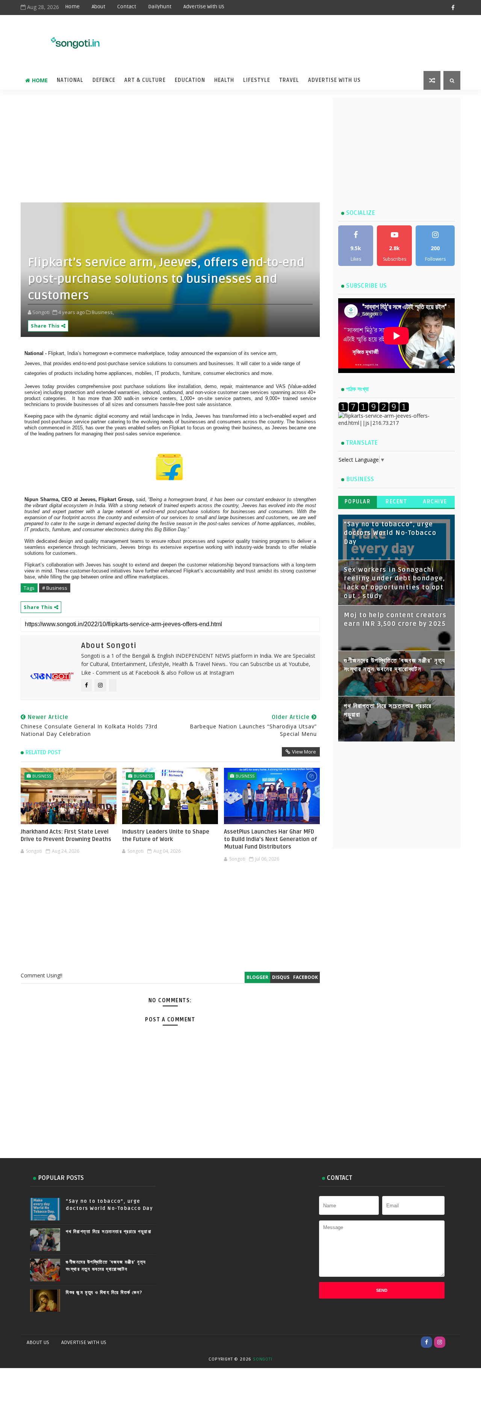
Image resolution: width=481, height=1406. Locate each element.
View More (304, 751)
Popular (358, 501)
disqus (280, 977)
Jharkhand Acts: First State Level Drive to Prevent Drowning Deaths (66, 835)
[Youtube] (452, 1342)
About (98, 6)
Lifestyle (256, 80)
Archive (435, 501)
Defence (103, 80)
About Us (38, 1342)
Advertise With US (203, 6)
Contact (126, 6)
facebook (305, 977)
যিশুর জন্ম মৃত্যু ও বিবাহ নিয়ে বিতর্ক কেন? (104, 1293)
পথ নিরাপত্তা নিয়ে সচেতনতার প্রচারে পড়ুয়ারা (108, 1232)
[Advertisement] (274, 38)
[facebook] (452, 7)
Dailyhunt (159, 6)
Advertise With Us (334, 80)
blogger (257, 977)
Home (72, 6)
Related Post (43, 752)
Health (224, 80)
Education (190, 80)
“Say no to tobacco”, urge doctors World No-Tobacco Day (390, 533)
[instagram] (439, 1342)
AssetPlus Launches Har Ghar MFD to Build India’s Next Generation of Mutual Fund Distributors (270, 839)
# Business (54, 587)
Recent (396, 501)
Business (41, 776)
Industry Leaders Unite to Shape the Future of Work (165, 835)
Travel (289, 80)
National (70, 80)
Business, (103, 312)
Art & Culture (145, 80)
